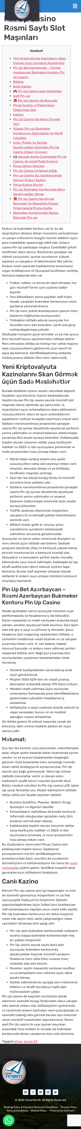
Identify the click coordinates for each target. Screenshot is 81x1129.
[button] (75, 6)
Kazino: (18, 114)
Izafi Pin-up (21, 96)
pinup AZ (31, 1041)
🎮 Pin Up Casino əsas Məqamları (37, 91)
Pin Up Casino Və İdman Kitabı (35, 171)
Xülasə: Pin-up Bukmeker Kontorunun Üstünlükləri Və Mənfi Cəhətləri (38, 133)
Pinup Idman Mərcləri (28, 166)
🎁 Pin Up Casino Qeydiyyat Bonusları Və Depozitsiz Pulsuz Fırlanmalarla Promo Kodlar (35, 203)
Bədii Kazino (22, 86)
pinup (18, 1041)
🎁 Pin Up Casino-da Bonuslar (35, 100)
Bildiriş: (18, 82)
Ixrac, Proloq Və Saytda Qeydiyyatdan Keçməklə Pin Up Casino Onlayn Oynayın (36, 147)
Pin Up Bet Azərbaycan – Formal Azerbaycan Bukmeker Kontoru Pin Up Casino (38, 72)
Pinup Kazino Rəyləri (28, 185)
